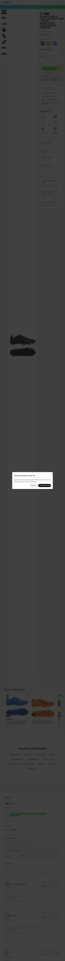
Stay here (33, 485)
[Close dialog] (51, 474)
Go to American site (44, 485)
